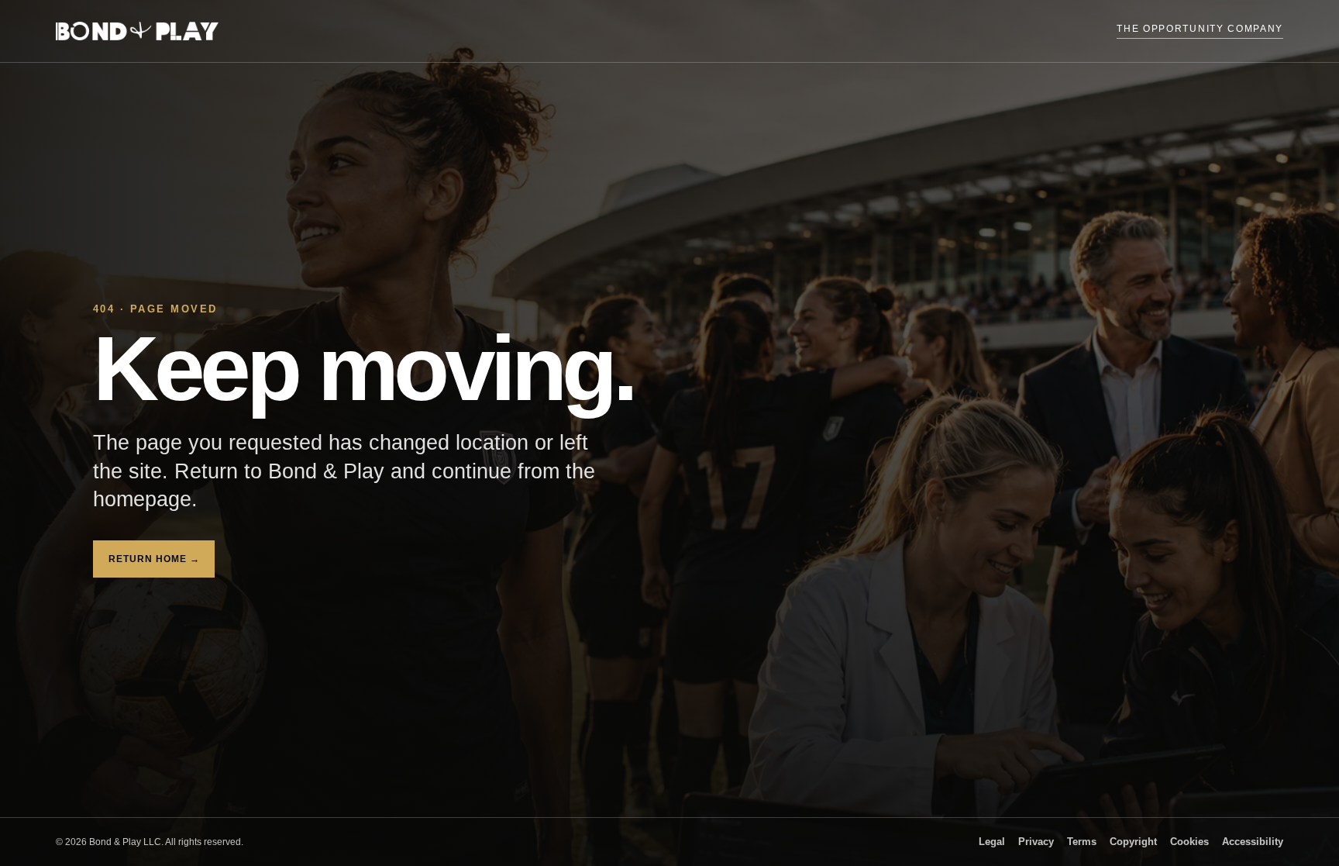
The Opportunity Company (1200, 28)
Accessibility (1252, 842)
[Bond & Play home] (137, 31)
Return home (153, 559)
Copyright (1133, 842)
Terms (1081, 842)
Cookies (1189, 842)
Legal (992, 842)
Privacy (1036, 842)
